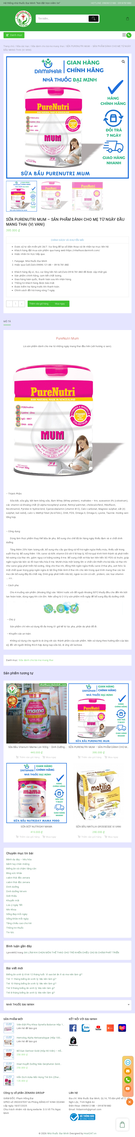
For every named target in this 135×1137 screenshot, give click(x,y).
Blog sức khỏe (14, 873)
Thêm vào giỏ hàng (38, 303)
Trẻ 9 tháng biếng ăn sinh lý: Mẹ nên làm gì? (30, 988)
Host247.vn (90, 1133)
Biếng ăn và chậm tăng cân (21, 868)
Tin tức (10, 932)
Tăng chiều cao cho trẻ (18, 923)
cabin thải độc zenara (18, 877)
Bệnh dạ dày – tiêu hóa (18, 859)
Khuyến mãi (12, 900)
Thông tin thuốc (15, 927)
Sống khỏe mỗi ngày (17, 918)
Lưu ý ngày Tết (14, 905)
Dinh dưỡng (12, 886)
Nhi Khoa (11, 909)
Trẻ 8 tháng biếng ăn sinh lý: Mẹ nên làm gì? (30, 992)
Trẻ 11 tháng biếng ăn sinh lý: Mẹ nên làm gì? (31, 979)
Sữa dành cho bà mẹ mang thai (47, 46)
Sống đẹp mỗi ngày (16, 914)
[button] (123, 62)
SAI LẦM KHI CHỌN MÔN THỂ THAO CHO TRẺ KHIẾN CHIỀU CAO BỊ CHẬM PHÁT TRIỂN (71, 952)
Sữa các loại (22, 46)
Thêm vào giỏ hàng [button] (30, 757)
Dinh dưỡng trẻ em (16, 891)
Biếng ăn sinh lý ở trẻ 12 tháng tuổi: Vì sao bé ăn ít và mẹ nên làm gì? (44, 974)
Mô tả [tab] (7, 321)
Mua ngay (60, 303)
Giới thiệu (11, 896)
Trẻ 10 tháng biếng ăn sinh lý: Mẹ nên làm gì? (31, 983)
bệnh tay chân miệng (17, 864)
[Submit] (93, 19)
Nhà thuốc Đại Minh (58, 1133)
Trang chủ (9, 46)
